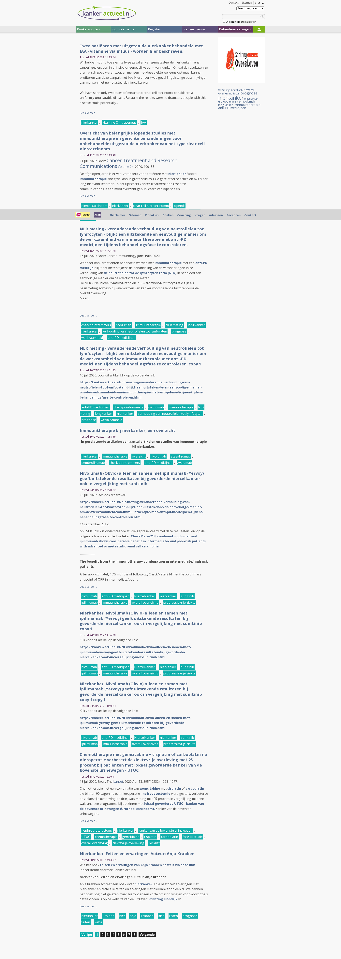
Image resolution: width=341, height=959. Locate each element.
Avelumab (184, 462)
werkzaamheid (92, 337)
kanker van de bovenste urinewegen (165, 830)
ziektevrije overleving (128, 843)
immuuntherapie (93, 179)
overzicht (139, 456)
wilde (98, 922)
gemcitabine (150, 788)
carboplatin (195, 788)
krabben (147, 916)
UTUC (85, 837)
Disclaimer (117, 215)
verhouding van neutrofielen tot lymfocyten (134, 331)
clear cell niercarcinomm (151, 206)
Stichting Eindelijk (162, 899)
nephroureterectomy (96, 830)
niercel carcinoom (94, 206)
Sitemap (247, 2)
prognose (179, 331)
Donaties (152, 215)
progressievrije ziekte (179, 602)
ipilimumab (89, 602)
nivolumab (123, 325)
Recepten (234, 215)
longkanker (196, 325)
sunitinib (187, 596)
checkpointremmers (96, 325)
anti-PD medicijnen (121, 337)
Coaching (184, 215)
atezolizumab (181, 456)
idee (161, 916)
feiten (85, 922)
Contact (234, 2)
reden (173, 916)
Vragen (200, 215)
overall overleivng (145, 602)
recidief (154, 843)
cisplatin (174, 788)
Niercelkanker (144, 596)
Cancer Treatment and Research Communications (128, 163)
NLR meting (174, 325)
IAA (143, 122)
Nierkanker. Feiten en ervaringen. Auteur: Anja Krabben (137, 853)
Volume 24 (125, 166)
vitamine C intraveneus (119, 122)
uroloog (108, 916)
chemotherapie (106, 837)
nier (122, 916)
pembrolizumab (93, 462)
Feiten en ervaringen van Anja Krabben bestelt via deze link (147, 865)
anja (133, 916)
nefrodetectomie (156, 793)
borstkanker (238, 90)
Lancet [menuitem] (118, 781)
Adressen (216, 215)
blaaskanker (251, 98)
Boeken (167, 215)
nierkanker (89, 122)
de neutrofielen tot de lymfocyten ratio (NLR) (140, 273)
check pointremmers (125, 462)
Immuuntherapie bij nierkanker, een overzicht (127, 430)
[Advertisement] (52, 102)
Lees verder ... (88, 113)
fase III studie (193, 837)
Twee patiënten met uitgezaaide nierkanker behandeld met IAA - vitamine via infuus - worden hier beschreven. (141, 48)
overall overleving (94, 843)
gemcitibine (130, 837)
